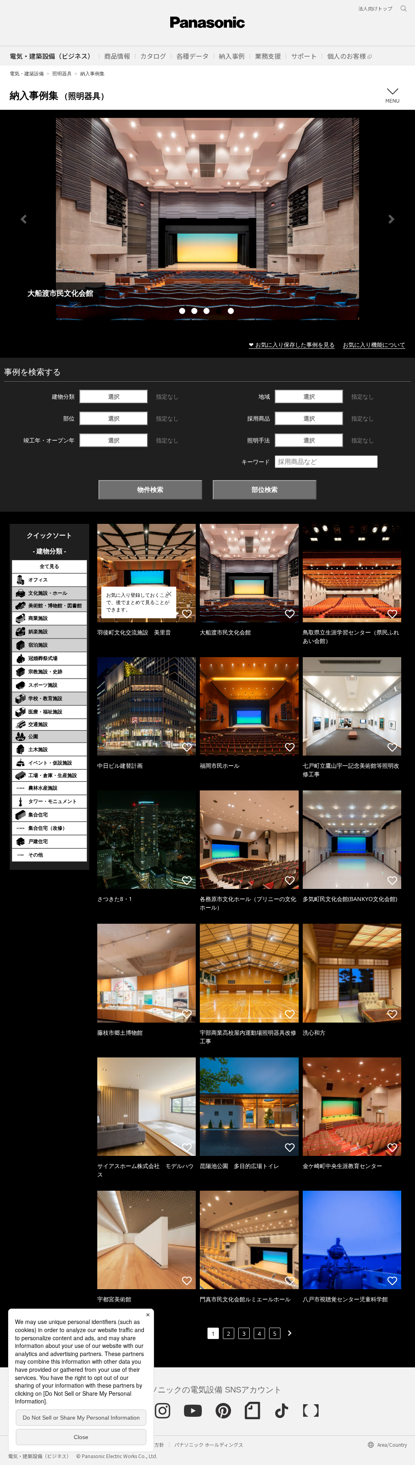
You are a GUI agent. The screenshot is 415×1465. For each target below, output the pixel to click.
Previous (23, 219)
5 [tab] (232, 312)
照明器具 (62, 73)
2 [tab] (195, 312)
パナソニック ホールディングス (208, 1444)
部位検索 (265, 489)
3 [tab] (207, 312)
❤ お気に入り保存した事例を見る (292, 344)
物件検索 (150, 489)
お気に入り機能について (374, 344)
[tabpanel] (207, 219)
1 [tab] (183, 312)
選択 (114, 396)
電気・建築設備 (27, 73)
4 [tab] (220, 312)
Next (391, 219)
